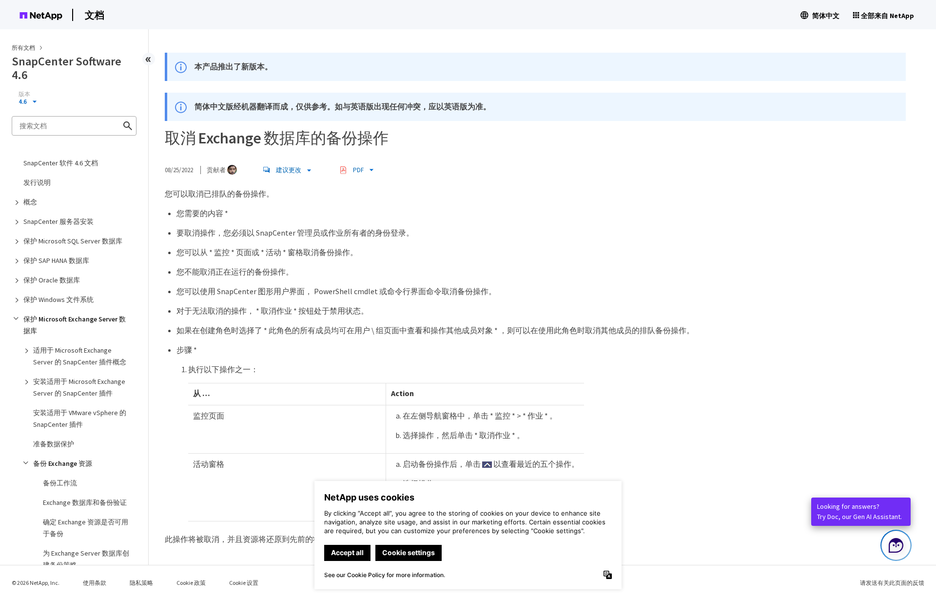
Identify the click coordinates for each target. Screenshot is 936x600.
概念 (30, 202)
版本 (24, 94)
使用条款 (94, 582)
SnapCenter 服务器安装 (58, 221)
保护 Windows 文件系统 (58, 299)
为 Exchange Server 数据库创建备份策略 (86, 559)
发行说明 (37, 182)
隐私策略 (141, 582)
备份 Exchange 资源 (62, 463)
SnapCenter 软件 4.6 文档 (60, 163)
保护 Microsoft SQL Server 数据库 (72, 241)
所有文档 (23, 47)
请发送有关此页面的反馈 (892, 582)
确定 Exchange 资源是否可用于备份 (85, 528)
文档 (94, 15)
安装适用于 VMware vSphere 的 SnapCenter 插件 (79, 418)
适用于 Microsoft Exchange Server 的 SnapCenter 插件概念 (79, 356)
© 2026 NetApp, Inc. (35, 582)
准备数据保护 (53, 444)
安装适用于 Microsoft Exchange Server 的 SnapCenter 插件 (79, 387)
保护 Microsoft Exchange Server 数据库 (74, 325)
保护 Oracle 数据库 (51, 280)
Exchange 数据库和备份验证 (85, 502)
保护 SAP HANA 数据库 (56, 260)
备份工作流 (60, 483)
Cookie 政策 (191, 582)
